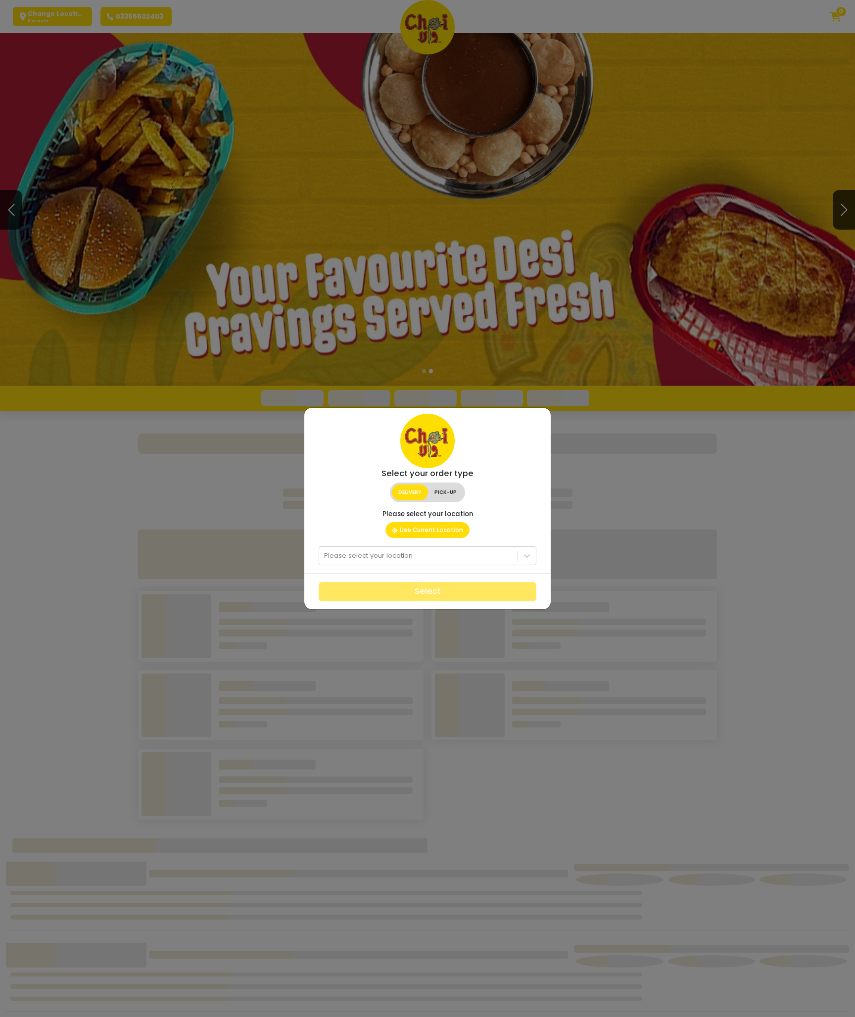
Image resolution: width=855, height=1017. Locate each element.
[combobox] (325, 556)
